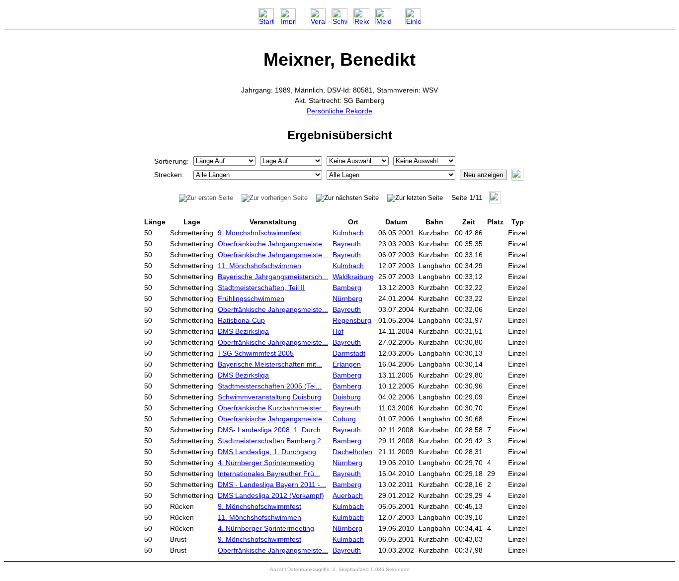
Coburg (344, 419)
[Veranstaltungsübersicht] (318, 22)
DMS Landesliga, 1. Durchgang (267, 452)
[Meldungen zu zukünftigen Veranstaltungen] (383, 22)
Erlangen (347, 364)
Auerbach (348, 495)
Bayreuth (347, 244)
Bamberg (347, 287)
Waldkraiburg (353, 277)
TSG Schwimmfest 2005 (256, 353)
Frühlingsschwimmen (251, 298)
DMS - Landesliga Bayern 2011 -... (272, 484)
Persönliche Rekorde (339, 111)
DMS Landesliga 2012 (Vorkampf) (271, 495)
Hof (338, 331)
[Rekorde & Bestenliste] (361, 22)
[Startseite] (266, 22)
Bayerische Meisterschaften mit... (270, 364)
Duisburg (347, 397)
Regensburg (352, 320)
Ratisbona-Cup (241, 320)
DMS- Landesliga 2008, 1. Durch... (272, 430)
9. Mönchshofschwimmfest (259, 233)
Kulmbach (348, 233)
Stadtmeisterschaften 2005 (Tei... (270, 386)
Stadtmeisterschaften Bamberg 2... (272, 441)
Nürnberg (347, 298)
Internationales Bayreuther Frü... (269, 474)
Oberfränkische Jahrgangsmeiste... (273, 244)
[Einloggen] (413, 22)
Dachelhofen (352, 452)
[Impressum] (288, 22)
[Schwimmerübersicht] (339, 22)
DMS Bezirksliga (243, 331)
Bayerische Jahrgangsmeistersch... (273, 277)
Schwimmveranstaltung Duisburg (269, 397)
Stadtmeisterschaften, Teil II (261, 287)
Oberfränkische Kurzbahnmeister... (272, 408)
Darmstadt (349, 353)
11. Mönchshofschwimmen (259, 266)
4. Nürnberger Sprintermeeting (266, 463)
